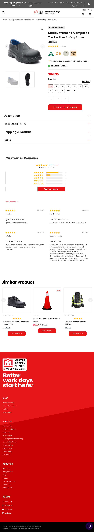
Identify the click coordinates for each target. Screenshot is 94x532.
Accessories (7, 412)
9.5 (56, 91)
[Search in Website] (83, 14)
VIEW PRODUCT (16, 334)
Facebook (8, 501)
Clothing (5, 409)
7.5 (74, 86)
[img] (10, 211)
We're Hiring (87, 10)
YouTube (8, 509)
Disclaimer (6, 454)
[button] (53, 46)
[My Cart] (90, 14)
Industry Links (7, 487)
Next (42, 46)
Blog (67, 2)
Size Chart (86, 81)
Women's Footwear (10, 406)
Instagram (8, 505)
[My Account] (88, 4)
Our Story (51, 2)
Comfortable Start (9, 481)
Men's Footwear (8, 402)
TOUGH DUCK (69, 315)
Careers (5, 478)
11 (74, 91)
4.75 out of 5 (53, 165)
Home (5, 20)
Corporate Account (77, 2)
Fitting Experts (8, 471)
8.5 (86, 86)
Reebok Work (8, 315)
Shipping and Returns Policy (13, 438)
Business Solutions (9, 429)
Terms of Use (7, 448)
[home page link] (47, 12)
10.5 (68, 91)
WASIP (35, 315)
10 (62, 91)
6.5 (62, 86)
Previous (7, 46)
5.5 (51, 86)
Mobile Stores (7, 435)
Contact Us (6, 484)
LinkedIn (8, 513)
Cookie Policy (7, 451)
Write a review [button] (51, 189)
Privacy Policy (8, 445)
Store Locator (7, 426)
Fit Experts (60, 2)
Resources (6, 432)
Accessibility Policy (9, 442)
